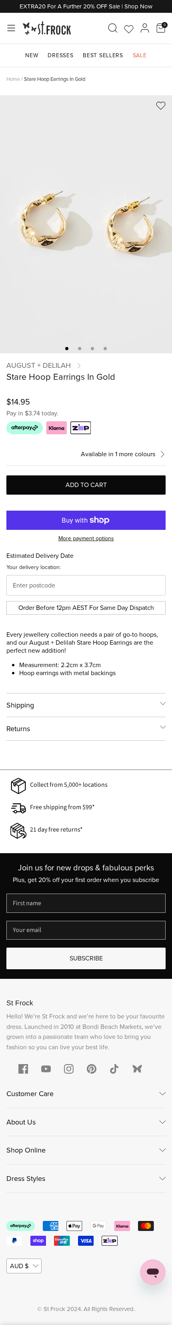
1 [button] (66, 348)
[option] (86, 224)
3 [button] (92, 348)
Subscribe (86, 958)
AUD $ (19, 1266)
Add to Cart (86, 484)
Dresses (60, 55)
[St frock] (137, 1069)
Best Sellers (103, 55)
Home (13, 78)
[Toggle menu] (11, 28)
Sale (140, 55)
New (31, 55)
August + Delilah (38, 365)
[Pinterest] (91, 1069)
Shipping (20, 705)
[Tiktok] (114, 1069)
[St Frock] (46, 28)
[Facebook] (23, 1069)
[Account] (145, 28)
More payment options (86, 538)
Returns (18, 729)
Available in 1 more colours (118, 454)
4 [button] (105, 348)
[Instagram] (69, 1069)
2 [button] (79, 348)
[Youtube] (46, 1069)
